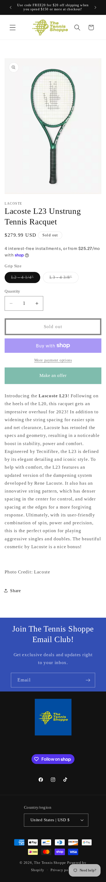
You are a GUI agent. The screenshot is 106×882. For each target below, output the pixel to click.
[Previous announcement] (11, 7)
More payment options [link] (53, 360)
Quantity (12, 291)
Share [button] (15, 590)
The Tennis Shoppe (50, 863)
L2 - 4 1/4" (25, 279)
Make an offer (53, 378)
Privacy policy (63, 870)
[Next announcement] (95, 7)
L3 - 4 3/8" (64, 279)
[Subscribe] (88, 680)
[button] (13, 27)
